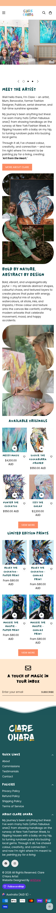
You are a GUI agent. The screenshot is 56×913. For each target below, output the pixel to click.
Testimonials (10, 771)
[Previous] (18, 81)
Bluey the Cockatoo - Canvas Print (38, 574)
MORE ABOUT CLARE (17, 167)
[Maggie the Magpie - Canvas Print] (41, 607)
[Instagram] (14, 863)
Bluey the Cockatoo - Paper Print (11, 572)
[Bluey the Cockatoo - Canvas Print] (41, 552)
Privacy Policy (11, 791)
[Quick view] (14, 448)
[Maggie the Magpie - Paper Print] (14, 607)
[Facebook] (5, 863)
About (6, 761)
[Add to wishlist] (24, 456)
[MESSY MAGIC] (14, 440)
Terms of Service (13, 806)
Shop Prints (42, 72)
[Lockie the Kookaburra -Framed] (41, 440)
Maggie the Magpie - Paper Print (11, 626)
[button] (50, 12)
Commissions (11, 766)
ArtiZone (35, 880)
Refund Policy (11, 796)
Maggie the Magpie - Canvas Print (38, 628)
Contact (7, 776)
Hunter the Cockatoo (11, 505)
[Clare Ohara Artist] (28, 13)
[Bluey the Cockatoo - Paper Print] (14, 552)
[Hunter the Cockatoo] (14, 487)
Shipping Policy (12, 801)
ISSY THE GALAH (38, 505)
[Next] (38, 81)
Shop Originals (16, 72)
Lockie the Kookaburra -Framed (38, 459)
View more (28, 525)
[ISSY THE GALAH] (41, 487)
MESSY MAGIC (11, 456)
